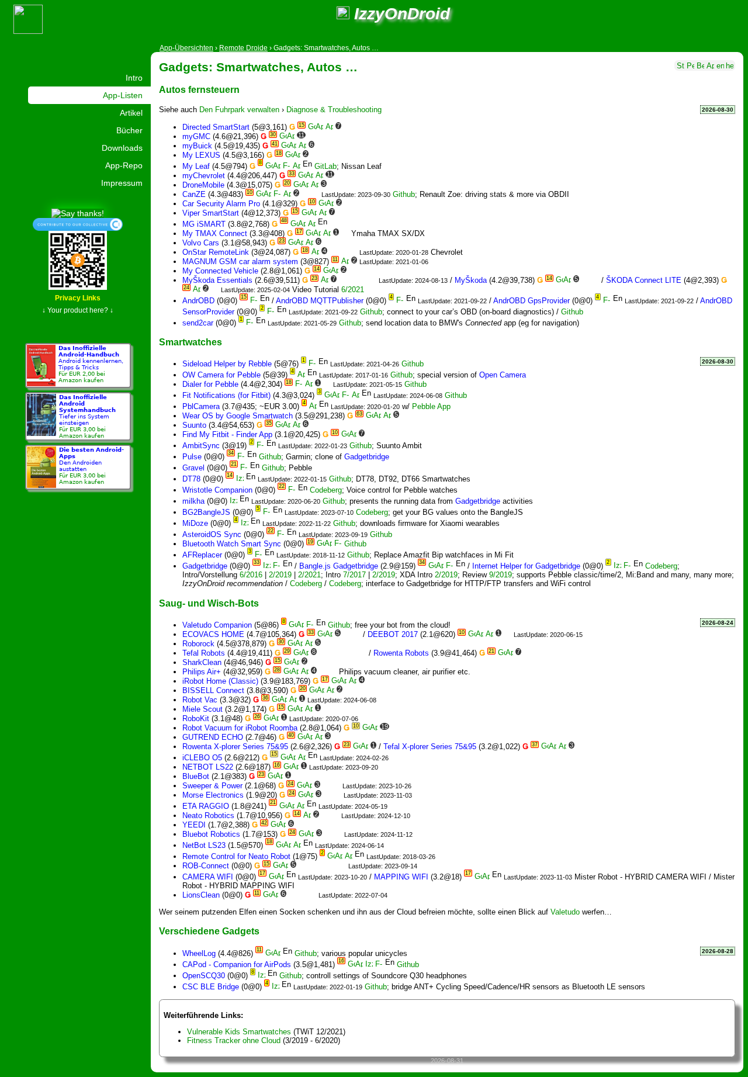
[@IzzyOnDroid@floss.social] (343, 14)
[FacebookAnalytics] (337, 643)
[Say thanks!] (77, 212)
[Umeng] (507, 634)
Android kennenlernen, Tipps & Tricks (90, 364)
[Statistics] (680, 64)
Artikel (131, 112)
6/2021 (352, 289)
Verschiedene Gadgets (209, 931)
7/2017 (354, 574)
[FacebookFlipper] (362, 280)
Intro (134, 77)
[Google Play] (312, 127)
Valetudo (565, 912)
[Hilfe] (729, 64)
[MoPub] (410, 434)
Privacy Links (78, 298)
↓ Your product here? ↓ (77, 310)
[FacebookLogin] (331, 136)
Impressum (122, 183)
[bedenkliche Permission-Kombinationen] (700, 64)
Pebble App (431, 406)
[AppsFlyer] (320, 145)
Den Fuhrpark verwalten (239, 109)
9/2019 (500, 574)
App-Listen (123, 95)
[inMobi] (465, 727)
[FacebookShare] (341, 136)
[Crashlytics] (357, 127)
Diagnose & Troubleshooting (334, 109)
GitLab (325, 166)
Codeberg (326, 490)
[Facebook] (321, 136)
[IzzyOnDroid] (240, 479)
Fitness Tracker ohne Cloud (233, 1040)
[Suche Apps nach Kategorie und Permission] (710, 64)
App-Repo (124, 165)
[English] (720, 64)
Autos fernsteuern (199, 89)
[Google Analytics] (347, 127)
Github (404, 194)
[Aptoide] (329, 127)
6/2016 (251, 574)
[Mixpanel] (313, 662)
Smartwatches (190, 342)
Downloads (122, 148)
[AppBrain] (319, 127)
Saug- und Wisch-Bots (209, 603)
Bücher (129, 130)
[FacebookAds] (425, 727)
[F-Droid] (286, 166)
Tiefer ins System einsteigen (87, 416)
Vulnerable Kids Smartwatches (239, 1031)
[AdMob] (348, 203)
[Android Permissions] (690, 64)
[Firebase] (367, 127)
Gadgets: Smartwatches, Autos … (258, 67)
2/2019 (280, 574)
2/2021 (309, 574)
